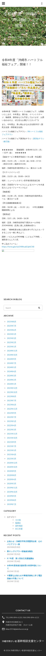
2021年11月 (12, 434)
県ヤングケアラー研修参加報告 (20, 551)
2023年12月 (12, 388)
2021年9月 (11, 442)
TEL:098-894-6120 (14, 617)
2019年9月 (11, 496)
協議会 (18, 523)
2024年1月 (11, 384)
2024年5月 (11, 367)
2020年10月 (12, 467)
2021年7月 (11, 446)
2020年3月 (11, 483)
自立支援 (19, 529)
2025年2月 (11, 342)
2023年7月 (11, 400)
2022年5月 (11, 421)
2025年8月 (11, 321)
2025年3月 (11, 338)
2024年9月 (11, 359)
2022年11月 (12, 409)
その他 (18, 520)
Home (23, 34)
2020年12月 (12, 463)
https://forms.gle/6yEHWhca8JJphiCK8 (18, 247)
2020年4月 (11, 479)
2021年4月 (11, 454)
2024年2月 (11, 380)
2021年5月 (11, 450)
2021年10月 (12, 438)
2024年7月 (11, 363)
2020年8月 (11, 475)
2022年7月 (11, 417)
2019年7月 (11, 504)
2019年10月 (12, 492)
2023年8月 (11, 396)
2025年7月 (11, 326)
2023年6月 (11, 405)
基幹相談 (19, 526)
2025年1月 (11, 346)
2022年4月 (11, 425)
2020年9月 (11, 471)
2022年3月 (11, 429)
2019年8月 (11, 500)
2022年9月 (11, 413)
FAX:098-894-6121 (31, 617)
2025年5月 (11, 334)
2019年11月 (12, 488)
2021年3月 (11, 458)
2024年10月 (12, 355)
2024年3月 (11, 375)
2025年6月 (11, 330)
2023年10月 (12, 392)
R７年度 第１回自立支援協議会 (20, 558)
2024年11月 (12, 351)
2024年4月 (11, 371)
